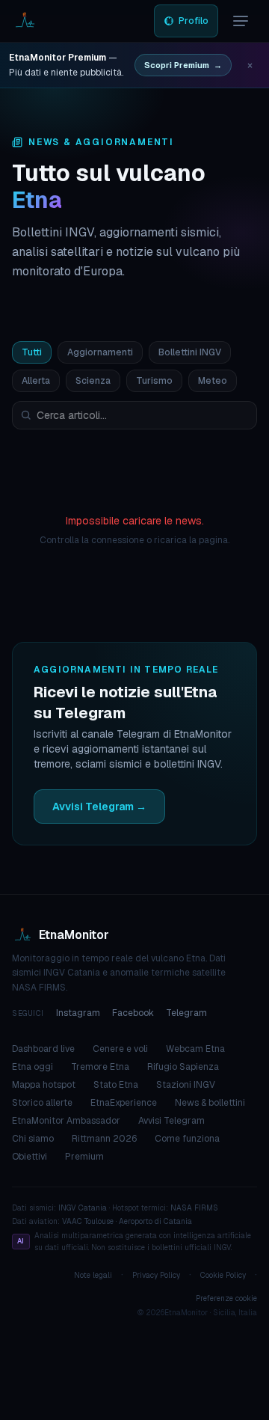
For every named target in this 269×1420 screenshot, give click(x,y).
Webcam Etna (195, 1049)
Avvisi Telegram (171, 1121)
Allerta (36, 381)
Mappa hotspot (43, 1085)
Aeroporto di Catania (155, 1221)
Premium (84, 1157)
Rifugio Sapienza (183, 1067)
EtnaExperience (123, 1103)
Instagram (78, 1013)
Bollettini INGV (189, 352)
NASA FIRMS (194, 1208)
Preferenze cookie (226, 1298)
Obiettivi (29, 1157)
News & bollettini (210, 1103)
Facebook (133, 1013)
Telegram (186, 1013)
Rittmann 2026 (104, 1139)
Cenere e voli (120, 1049)
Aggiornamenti (100, 352)
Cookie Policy (223, 1275)
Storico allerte (42, 1103)
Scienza (93, 381)
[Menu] (240, 20)
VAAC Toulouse (88, 1221)
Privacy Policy (156, 1275)
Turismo (154, 381)
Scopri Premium (183, 65)
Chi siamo (33, 1139)
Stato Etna (115, 1085)
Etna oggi (32, 1067)
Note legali (93, 1275)
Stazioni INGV (185, 1085)
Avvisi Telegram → (99, 806)
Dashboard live (43, 1049)
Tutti (32, 352)
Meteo (212, 381)
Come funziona (187, 1139)
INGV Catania (82, 1208)
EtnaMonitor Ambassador (66, 1121)
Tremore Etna (100, 1067)
